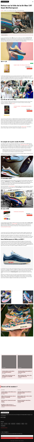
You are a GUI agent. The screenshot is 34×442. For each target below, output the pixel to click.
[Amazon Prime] (31, 109)
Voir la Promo (30, 68)
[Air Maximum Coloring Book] (7, 215)
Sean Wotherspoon (12, 186)
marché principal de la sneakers (6, 226)
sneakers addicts (24, 126)
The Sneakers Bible (5, 1)
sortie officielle (14, 223)
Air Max (13, 103)
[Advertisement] (17, 135)
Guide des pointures (4, 427)
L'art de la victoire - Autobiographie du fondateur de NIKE (22, 107)
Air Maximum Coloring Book (19, 211)
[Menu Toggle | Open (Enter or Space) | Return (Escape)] (32, 1)
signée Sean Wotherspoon (24, 144)
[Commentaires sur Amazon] (7, 115)
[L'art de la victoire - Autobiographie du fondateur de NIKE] (7, 110)
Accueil (2, 10)
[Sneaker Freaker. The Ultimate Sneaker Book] (7, 68)
